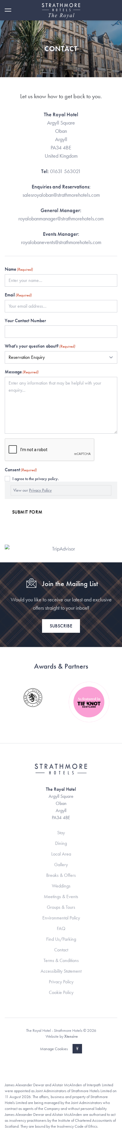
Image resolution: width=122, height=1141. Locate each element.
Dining (61, 843)
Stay (61, 832)
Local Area (61, 854)
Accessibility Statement (61, 971)
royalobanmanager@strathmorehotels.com (61, 218)
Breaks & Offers (61, 875)
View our (32, 490)
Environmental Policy (61, 918)
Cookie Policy (61, 992)
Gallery (61, 864)
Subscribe (61, 626)
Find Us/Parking (61, 939)
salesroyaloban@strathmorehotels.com (61, 194)
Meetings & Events (61, 896)
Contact (61, 950)
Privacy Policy (40, 490)
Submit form (27, 512)
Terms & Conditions (61, 960)
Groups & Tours (61, 907)
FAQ (61, 928)
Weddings (61, 886)
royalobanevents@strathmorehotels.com (61, 242)
